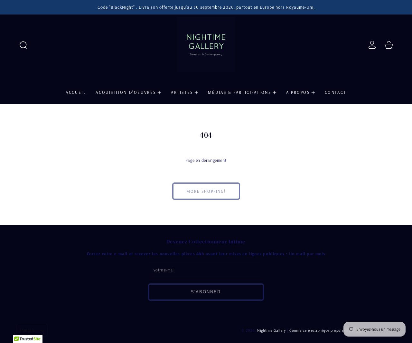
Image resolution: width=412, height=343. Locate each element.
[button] (23, 45)
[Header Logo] (205, 45)
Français (27, 330)
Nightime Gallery (271, 330)
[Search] (23, 45)
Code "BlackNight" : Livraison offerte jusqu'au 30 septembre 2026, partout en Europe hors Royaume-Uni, (206, 7)
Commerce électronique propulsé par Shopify (328, 330)
